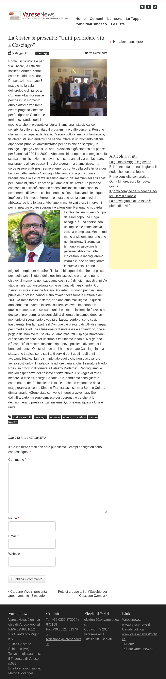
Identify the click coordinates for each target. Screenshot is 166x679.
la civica (55, 417)
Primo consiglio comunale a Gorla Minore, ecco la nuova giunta (129, 181)
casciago (40, 417)
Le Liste (118, 24)
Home (81, 19)
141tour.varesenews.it (137, 649)
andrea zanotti (22, 417)
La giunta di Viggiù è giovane (130, 162)
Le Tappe (134, 19)
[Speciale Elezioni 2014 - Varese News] (38, 13)
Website (14, 554)
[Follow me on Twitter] (142, 7)
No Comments (98, 52)
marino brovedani (74, 417)
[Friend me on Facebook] (148, 7)
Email (13, 536)
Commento (17, 459)
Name (13, 518)
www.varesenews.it (136, 624)
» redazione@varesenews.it (63, 639)
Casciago (42, 53)
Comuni (96, 19)
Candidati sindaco (91, 24)
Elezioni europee (126, 41)
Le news (114, 19)
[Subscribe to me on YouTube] (155, 7)
